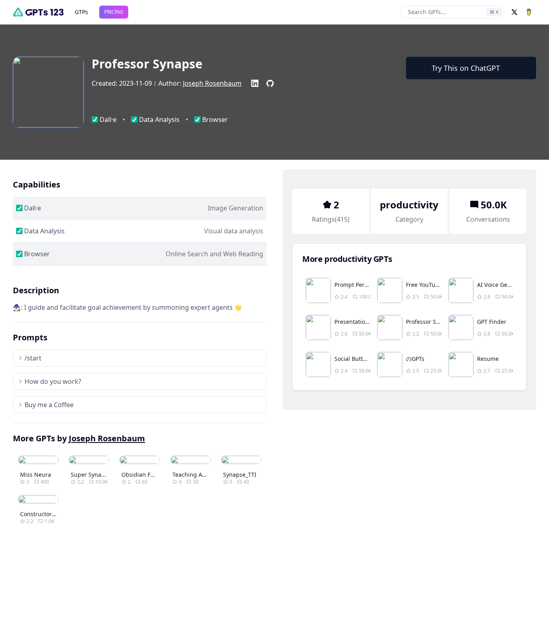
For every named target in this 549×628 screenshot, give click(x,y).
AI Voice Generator (502, 284)
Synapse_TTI (239, 474)
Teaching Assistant (197, 474)
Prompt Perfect (354, 284)
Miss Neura (35, 474)
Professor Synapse (430, 321)
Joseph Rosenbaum (212, 83)
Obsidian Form (141, 474)
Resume (488, 358)
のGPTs (415, 358)
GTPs (81, 12)
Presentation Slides (360, 321)
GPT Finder (491, 321)
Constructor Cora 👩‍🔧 (47, 514)
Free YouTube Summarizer (441, 284)
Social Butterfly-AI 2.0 (363, 358)
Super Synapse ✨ (95, 474)
